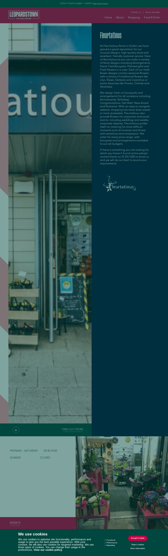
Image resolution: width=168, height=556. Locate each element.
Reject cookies (137, 544)
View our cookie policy (48, 550)
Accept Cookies (138, 538)
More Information (137, 548)
